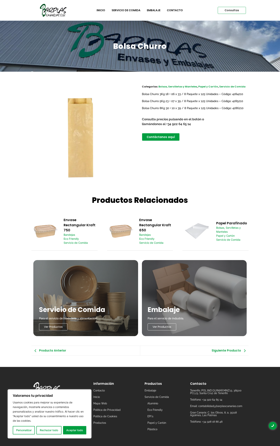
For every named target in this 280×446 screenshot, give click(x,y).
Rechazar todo (49, 430)
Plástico (152, 429)
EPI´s (150, 416)
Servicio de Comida (126, 10)
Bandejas (69, 234)
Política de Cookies (105, 416)
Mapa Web (100, 403)
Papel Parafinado (231, 223)
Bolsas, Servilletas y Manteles (177, 86)
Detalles (46, 231)
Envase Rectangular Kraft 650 (155, 225)
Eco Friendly (71, 238)
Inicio (101, 10)
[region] (49, 413)
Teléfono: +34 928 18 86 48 (206, 421)
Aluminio (152, 403)
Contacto (175, 10)
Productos (99, 422)
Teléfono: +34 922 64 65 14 (206, 399)
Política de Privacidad (107, 409)
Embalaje (153, 10)
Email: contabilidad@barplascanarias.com (216, 406)
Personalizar (24, 430)
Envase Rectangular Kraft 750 (79, 225)
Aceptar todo (74, 430)
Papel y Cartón (208, 86)
